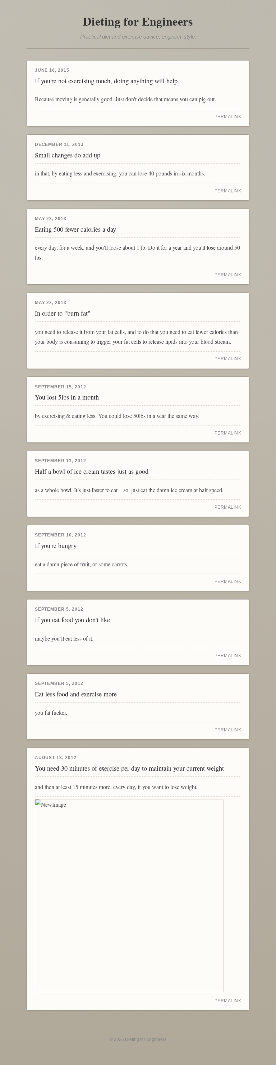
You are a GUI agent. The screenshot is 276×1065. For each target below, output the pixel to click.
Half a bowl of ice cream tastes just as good (91, 471)
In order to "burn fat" (63, 313)
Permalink (228, 116)
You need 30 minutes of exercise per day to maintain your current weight (129, 768)
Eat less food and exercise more (76, 694)
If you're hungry (56, 545)
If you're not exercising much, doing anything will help (106, 80)
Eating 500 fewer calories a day (75, 229)
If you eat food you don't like (72, 619)
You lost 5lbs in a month (67, 397)
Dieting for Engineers (138, 21)
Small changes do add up (67, 155)
